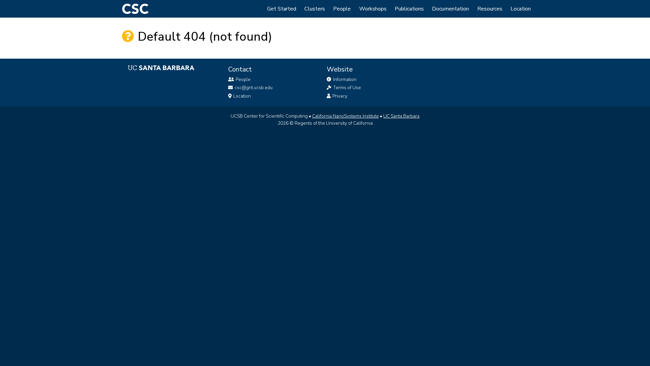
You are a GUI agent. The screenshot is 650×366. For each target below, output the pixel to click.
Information (344, 79)
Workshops (373, 8)
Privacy (339, 96)
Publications (409, 8)
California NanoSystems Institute (345, 116)
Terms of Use (346, 87)
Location (521, 8)
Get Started (281, 8)
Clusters (314, 8)
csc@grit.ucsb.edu (254, 87)
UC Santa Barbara (401, 116)
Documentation (450, 8)
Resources (489, 8)
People (342, 8)
